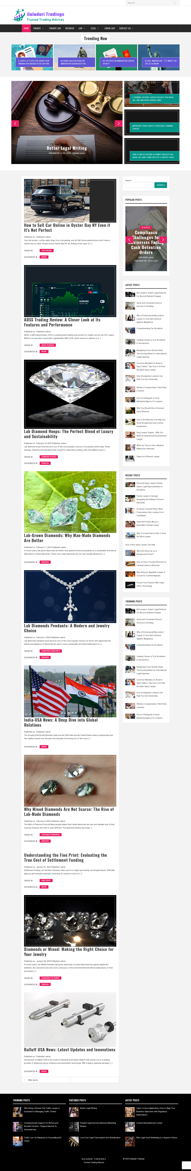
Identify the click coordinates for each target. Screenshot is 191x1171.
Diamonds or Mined (50, 978)
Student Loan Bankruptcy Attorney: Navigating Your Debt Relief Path (67, 145)
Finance (37, 28)
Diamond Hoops (49, 457)
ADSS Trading (48, 345)
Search (128, 180)
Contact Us (125, 28)
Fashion (45, 463)
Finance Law (55, 28)
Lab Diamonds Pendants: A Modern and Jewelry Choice (67, 627)
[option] (32, 58)
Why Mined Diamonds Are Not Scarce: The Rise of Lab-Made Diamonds (69, 811)
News (44, 747)
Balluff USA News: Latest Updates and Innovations (70, 1049)
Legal (93, 28)
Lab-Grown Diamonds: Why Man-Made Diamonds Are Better (67, 537)
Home (26, 28)
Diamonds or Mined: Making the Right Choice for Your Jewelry (69, 951)
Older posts (33, 1079)
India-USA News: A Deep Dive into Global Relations (61, 722)
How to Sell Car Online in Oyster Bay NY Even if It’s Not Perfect (67, 227)
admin (82, 153)
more (44, 257)
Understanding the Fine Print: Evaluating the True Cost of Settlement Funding (65, 857)
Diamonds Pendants (51, 651)
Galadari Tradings (94, 1158)
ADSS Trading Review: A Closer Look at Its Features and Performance (62, 321)
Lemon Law (109, 28)
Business (69, 28)
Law (80, 28)
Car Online (47, 250)
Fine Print (46, 880)
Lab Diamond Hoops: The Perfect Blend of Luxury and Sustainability (68, 433)
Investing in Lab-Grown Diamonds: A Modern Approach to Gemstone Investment (146, 242)
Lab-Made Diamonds (51, 835)
